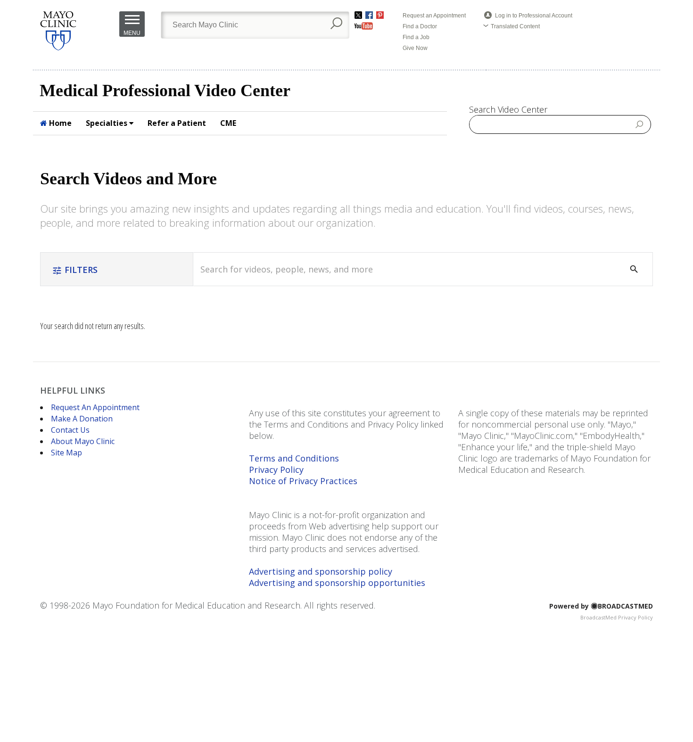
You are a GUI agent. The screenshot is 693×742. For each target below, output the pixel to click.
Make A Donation (82, 418)
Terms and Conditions (294, 458)
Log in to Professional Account (533, 15)
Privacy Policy (276, 469)
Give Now (415, 48)
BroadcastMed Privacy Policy (616, 617)
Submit (640, 123)
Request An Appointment (95, 407)
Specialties (107, 123)
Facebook (369, 15)
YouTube (364, 26)
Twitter (358, 15)
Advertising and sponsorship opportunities (337, 582)
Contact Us (70, 430)
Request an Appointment (434, 15)
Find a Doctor (420, 26)
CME (228, 123)
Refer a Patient (177, 123)
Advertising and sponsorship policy (320, 571)
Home (59, 123)
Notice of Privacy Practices (303, 480)
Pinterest (380, 15)
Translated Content (515, 26)
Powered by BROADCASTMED (601, 606)
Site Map (66, 452)
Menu (132, 33)
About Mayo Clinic (83, 441)
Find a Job (416, 37)
